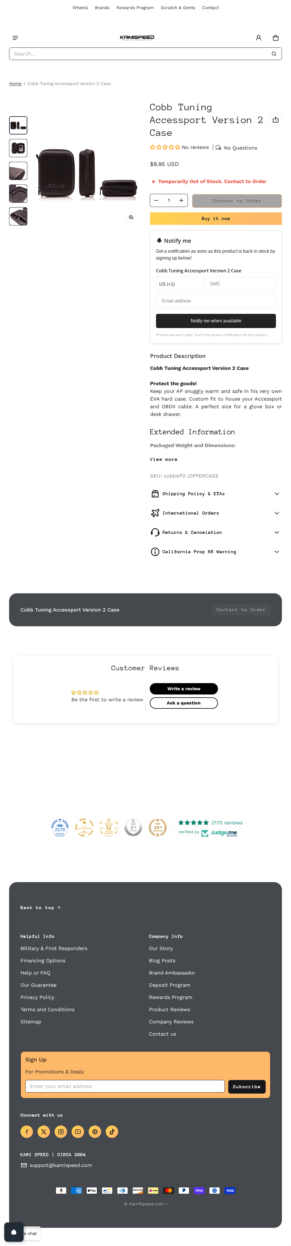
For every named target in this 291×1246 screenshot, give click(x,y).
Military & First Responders (53, 948)
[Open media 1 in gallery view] (18, 125)
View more (164, 459)
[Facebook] (26, 1131)
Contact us (162, 1034)
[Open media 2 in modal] (87, 173)
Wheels (80, 7)
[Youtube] (78, 1131)
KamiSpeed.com (146, 1203)
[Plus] (181, 200)
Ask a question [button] (184, 703)
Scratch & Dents (178, 7)
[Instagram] (61, 1131)
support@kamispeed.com (61, 1165)
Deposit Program (169, 985)
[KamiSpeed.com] (137, 38)
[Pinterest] (95, 1131)
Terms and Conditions (47, 1009)
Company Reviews (171, 1022)
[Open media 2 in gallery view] (18, 148)
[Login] (258, 38)
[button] (275, 38)
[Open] (14, 1232)
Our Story (161, 948)
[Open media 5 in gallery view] (18, 216)
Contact (210, 7)
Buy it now (216, 218)
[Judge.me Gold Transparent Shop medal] (84, 827)
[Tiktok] (112, 1131)
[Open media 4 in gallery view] (18, 193)
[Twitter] (44, 1131)
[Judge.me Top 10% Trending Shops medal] (158, 827)
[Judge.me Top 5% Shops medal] (133, 827)
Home (15, 83)
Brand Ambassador (172, 973)
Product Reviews (169, 1009)
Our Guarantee (38, 985)
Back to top (37, 907)
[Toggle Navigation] (15, 38)
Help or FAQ (35, 973)
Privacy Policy (37, 997)
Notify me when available (216, 320)
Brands (102, 7)
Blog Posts (162, 960)
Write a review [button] (183, 688)
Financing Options (42, 960)
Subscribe (247, 1086)
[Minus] (156, 200)
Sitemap (30, 1022)
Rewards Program (135, 7)
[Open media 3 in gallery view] (18, 171)
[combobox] (145, 53)
